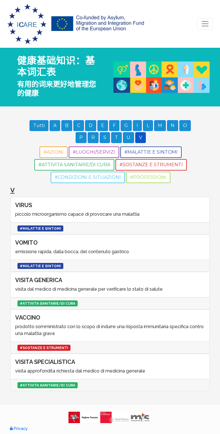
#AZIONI (54, 152)
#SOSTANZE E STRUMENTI (151, 164)
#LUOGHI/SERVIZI (94, 152)
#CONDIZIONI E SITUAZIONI (88, 177)
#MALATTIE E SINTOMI (151, 152)
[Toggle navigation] (205, 23)
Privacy (20, 428)
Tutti (39, 125)
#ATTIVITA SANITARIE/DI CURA (74, 164)
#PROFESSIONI (148, 177)
